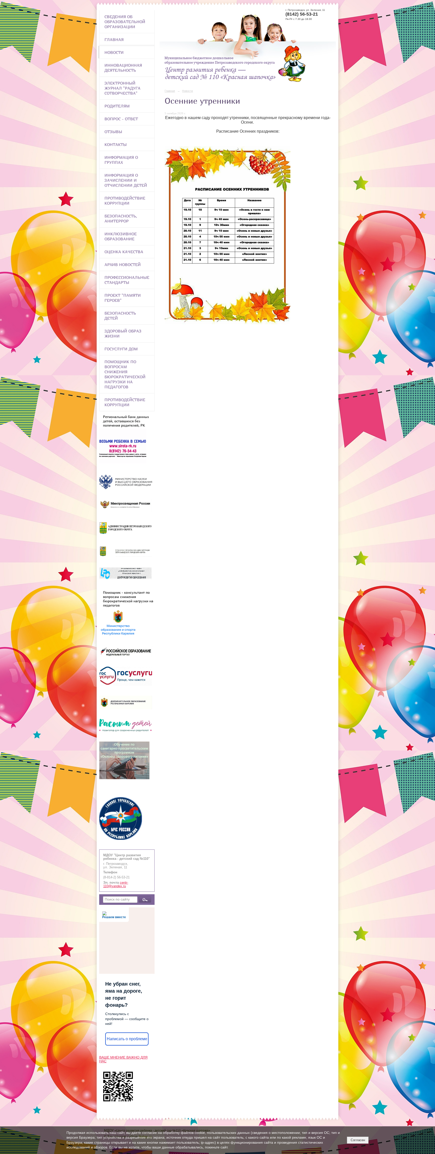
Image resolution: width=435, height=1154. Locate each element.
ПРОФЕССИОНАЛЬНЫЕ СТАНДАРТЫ (126, 280)
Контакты (115, 144)
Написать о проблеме (127, 1039)
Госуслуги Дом (121, 348)
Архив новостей (122, 264)
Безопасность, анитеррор (120, 218)
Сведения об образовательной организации (124, 21)
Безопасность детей (120, 316)
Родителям (117, 105)
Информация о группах (121, 160)
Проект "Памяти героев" (122, 298)
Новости (114, 52)
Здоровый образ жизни (122, 333)
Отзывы (113, 131)
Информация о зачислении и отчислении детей (125, 180)
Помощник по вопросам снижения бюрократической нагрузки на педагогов (125, 374)
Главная (114, 39)
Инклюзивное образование (120, 236)
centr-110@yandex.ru (115, 884)
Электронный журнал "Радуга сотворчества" (122, 88)
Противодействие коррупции (124, 201)
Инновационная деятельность (123, 68)
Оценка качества (123, 251)
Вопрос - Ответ (121, 118)
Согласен (358, 1140)
